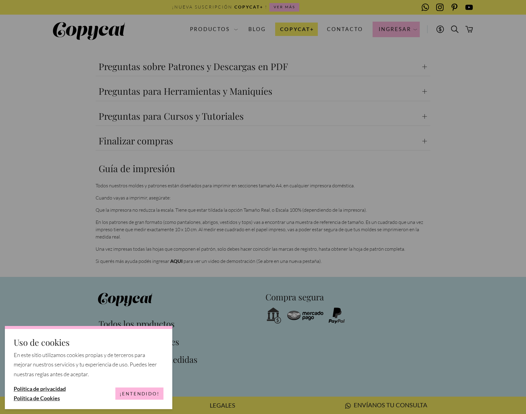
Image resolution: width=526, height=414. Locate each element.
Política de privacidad (40, 389)
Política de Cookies (37, 398)
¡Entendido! (140, 393)
